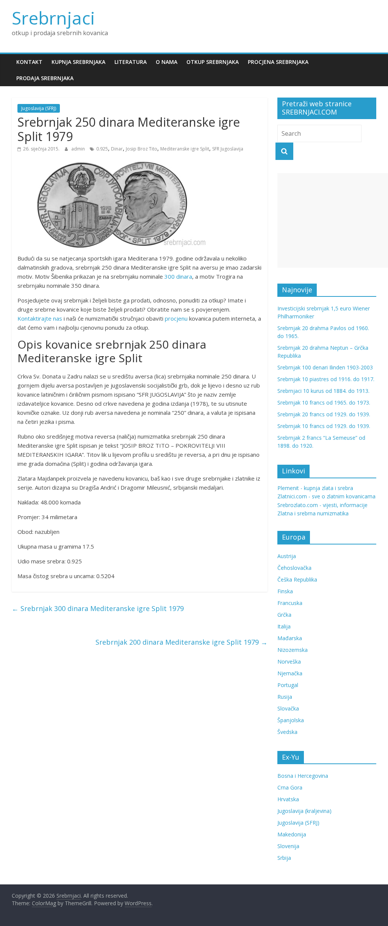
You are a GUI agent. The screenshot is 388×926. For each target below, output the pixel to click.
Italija (284, 626)
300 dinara (178, 276)
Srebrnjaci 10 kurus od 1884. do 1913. (323, 390)
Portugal (287, 685)
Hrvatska (288, 799)
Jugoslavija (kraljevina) (304, 810)
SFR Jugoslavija (227, 149)
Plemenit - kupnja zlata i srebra (315, 488)
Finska (285, 591)
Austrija (286, 556)
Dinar (117, 149)
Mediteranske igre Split (184, 149)
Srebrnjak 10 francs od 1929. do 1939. (323, 426)
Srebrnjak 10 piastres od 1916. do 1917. (325, 379)
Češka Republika (297, 579)
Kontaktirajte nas (39, 318)
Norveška (289, 661)
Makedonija (291, 834)
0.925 (102, 149)
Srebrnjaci (53, 17)
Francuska (289, 602)
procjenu (176, 318)
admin (78, 149)
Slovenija (288, 846)
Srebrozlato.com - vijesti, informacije (322, 505)
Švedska (287, 731)
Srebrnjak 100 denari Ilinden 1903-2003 (325, 367)
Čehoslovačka (294, 567)
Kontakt (29, 61)
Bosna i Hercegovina (302, 775)
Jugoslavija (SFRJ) (38, 108)
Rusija (284, 696)
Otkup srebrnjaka (212, 61)
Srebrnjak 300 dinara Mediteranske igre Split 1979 (98, 608)
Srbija (284, 857)
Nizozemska (292, 649)
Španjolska (290, 720)
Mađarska (289, 638)
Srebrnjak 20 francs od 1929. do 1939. (323, 414)
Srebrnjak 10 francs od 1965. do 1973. (323, 402)
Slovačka (288, 708)
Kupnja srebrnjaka (78, 61)
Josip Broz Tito (141, 149)
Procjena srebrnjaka (278, 61)
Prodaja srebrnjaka (45, 78)
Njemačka (289, 673)
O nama (166, 61)
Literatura (130, 61)
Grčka (284, 614)
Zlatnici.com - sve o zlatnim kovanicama (326, 496)
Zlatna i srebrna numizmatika (313, 513)
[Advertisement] (332, 220)
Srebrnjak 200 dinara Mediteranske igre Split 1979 (181, 642)
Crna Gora (289, 787)
